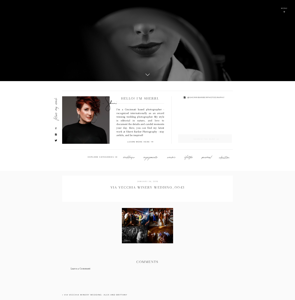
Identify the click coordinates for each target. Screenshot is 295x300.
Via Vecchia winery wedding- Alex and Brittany (95, 295)
